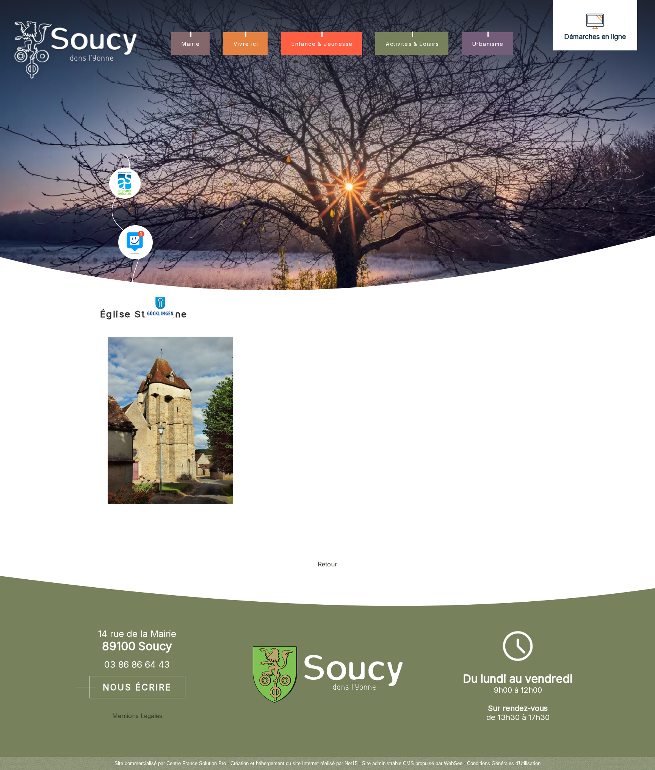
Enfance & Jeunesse (322, 44)
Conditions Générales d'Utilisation (504, 763)
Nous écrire (137, 687)
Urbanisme (488, 44)
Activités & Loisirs (412, 44)
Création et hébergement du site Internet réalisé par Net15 (293, 763)
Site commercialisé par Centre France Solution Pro (170, 763)
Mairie (191, 44)
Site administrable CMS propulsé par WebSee (412, 763)
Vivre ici (246, 44)
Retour (327, 564)
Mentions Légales (137, 716)
